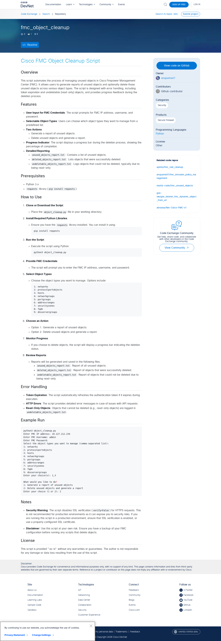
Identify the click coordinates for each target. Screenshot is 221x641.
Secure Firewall (166, 120)
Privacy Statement (15, 635)
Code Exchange (29, 14)
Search (46, 14)
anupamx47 (168, 78)
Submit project (190, 14)
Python (160, 133)
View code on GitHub (176, 65)
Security (162, 105)
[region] (47, 631)
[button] (187, 247)
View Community (175, 247)
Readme (32, 45)
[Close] (91, 625)
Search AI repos (163, 14)
